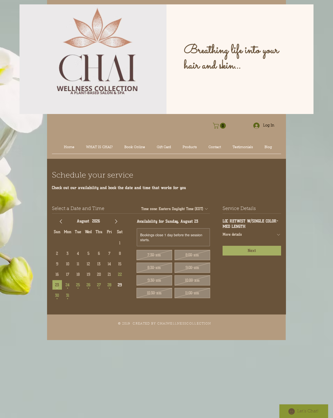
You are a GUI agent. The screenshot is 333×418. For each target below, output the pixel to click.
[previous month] (61, 221)
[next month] (116, 221)
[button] (220, 126)
